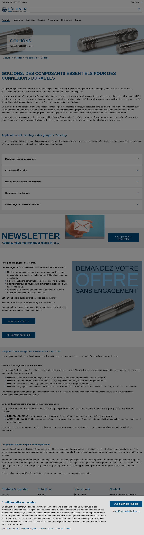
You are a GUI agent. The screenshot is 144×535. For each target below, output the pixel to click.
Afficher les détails (10, 528)
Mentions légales (29, 528)
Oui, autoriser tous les (126, 503)
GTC (68, 528)
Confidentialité (46, 528)
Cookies (59, 528)
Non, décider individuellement (126, 511)
